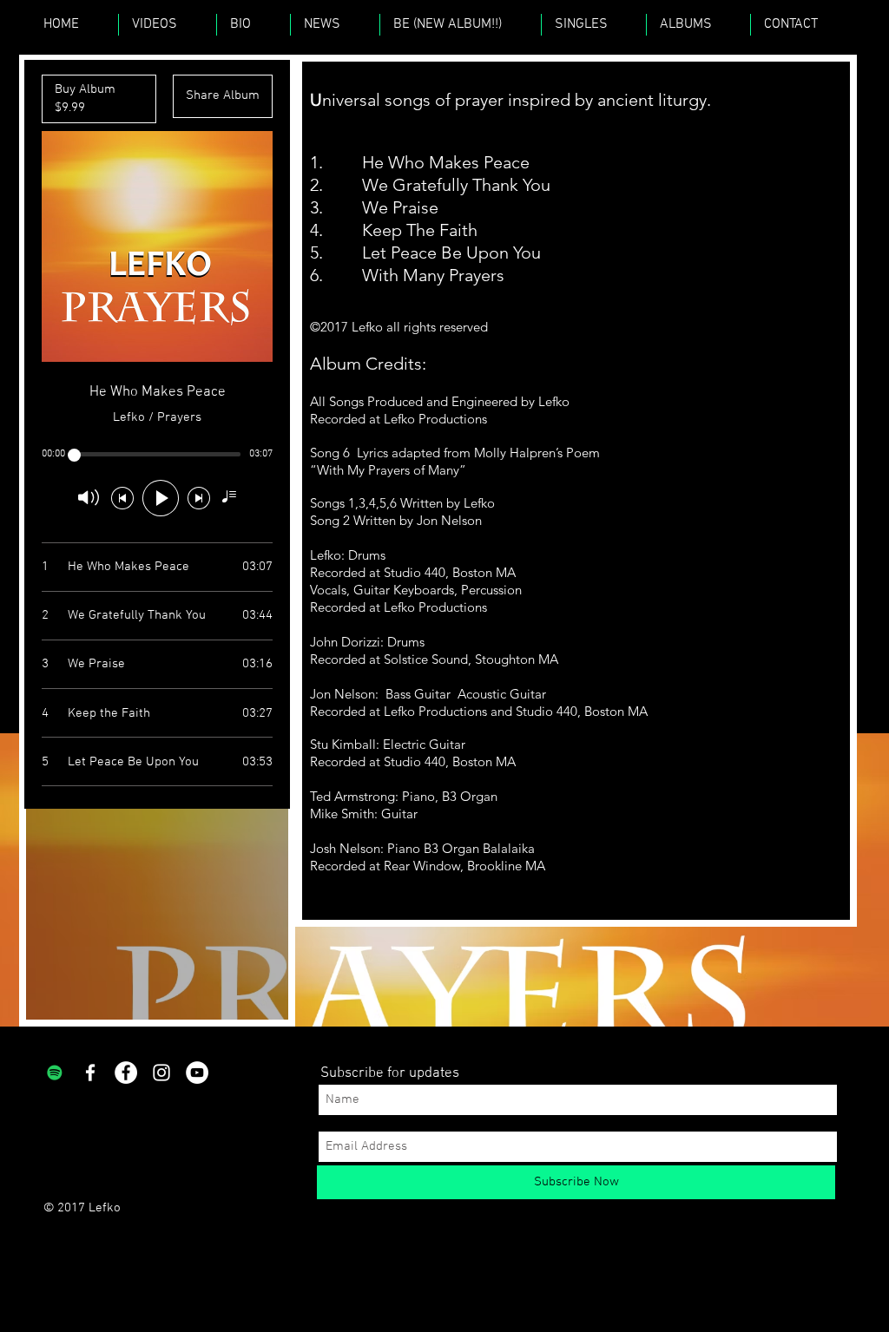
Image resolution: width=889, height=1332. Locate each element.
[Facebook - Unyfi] (126, 1072)
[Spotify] (54, 1072)
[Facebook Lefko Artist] (90, 1072)
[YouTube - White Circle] (197, 1072)
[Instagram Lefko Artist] (161, 1072)
